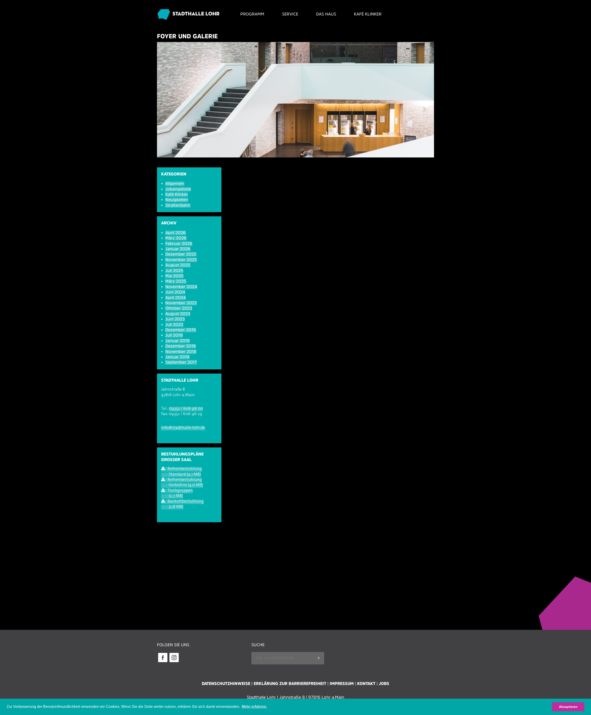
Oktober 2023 (178, 308)
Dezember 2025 (180, 254)
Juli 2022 (174, 325)
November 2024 (181, 287)
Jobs (384, 684)
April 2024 (175, 298)
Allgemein (174, 183)
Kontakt (366, 684)
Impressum (342, 684)
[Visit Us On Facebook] (162, 662)
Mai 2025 (174, 276)
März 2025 (175, 281)
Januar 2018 (177, 357)
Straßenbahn (177, 205)
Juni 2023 (175, 319)
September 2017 (181, 362)
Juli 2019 (174, 335)
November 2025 (181, 260)
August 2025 (177, 265)
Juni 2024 (175, 292)
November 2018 (180, 352)
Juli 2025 (174, 271)
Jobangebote (178, 189)
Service (290, 14)
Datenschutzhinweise (226, 684)
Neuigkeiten (176, 200)
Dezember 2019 (180, 330)
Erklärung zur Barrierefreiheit (290, 684)
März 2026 (176, 238)
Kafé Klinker (368, 14)
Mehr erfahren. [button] (254, 707)
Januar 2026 (177, 249)
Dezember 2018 (180, 346)
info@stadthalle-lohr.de (183, 428)
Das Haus (326, 14)
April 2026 (175, 233)
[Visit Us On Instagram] (174, 662)
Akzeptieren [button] (568, 707)
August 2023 (177, 314)
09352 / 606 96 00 (186, 409)
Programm (252, 14)
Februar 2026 (178, 243)
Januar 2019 (177, 341)
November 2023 (181, 303)
